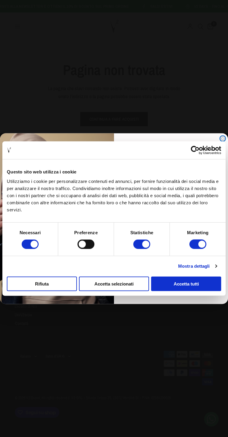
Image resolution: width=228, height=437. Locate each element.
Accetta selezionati (114, 283)
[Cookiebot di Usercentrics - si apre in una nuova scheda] (195, 150)
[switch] (85, 244)
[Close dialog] (223, 138)
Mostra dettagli (194, 266)
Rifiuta (42, 283)
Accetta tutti (186, 283)
